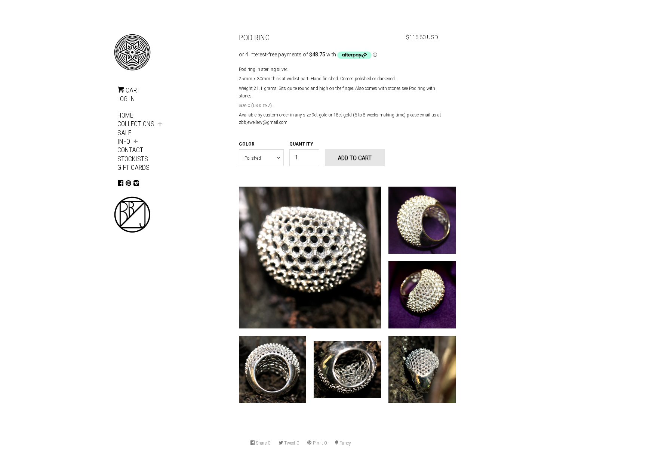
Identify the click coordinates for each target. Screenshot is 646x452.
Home (125, 115)
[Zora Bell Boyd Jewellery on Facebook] (120, 183)
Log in (126, 99)
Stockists (132, 159)
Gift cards (133, 167)
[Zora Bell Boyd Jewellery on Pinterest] (128, 183)
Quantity (301, 144)
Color (247, 144)
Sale (124, 133)
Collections (135, 124)
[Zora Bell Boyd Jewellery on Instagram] (136, 183)
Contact (130, 150)
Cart (132, 90)
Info (123, 141)
